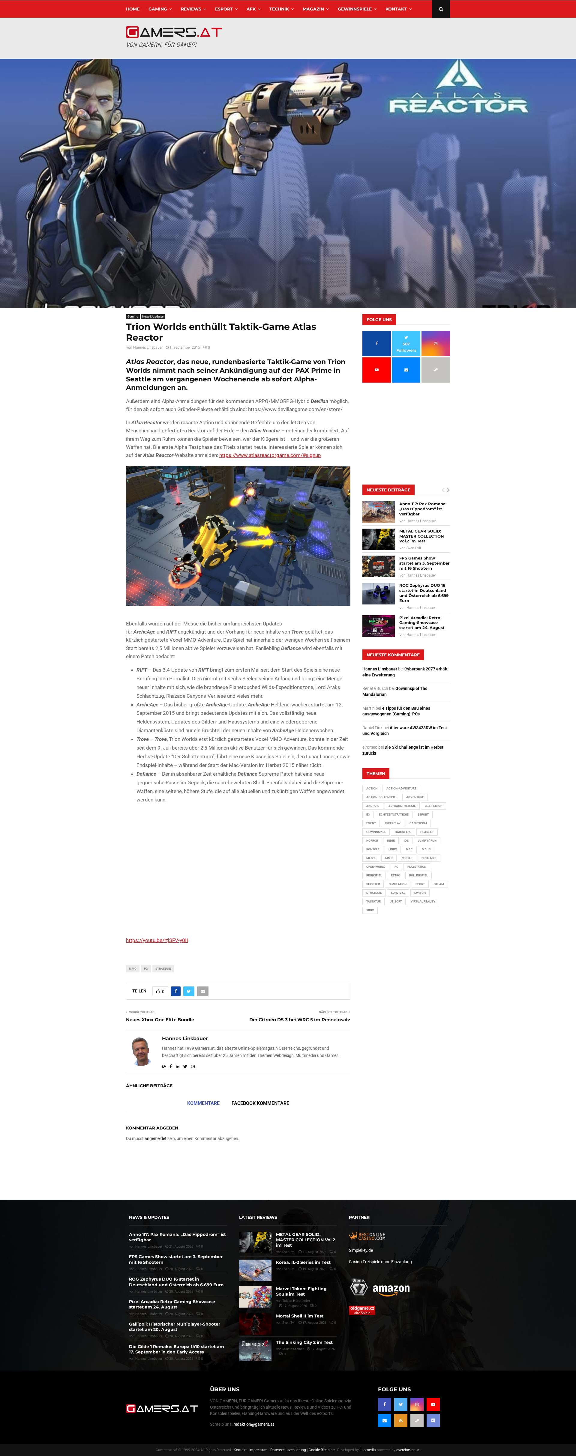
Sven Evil (413, 548)
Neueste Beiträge (388, 490)
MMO (132, 968)
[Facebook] (384, 1404)
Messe (371, 858)
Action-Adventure (401, 788)
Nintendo (429, 858)
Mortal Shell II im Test (299, 1316)
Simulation (397, 884)
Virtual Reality (423, 901)
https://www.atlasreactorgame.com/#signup (270, 455)
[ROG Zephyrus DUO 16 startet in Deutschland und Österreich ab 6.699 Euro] (378, 593)
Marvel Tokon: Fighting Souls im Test (301, 1291)
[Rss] (400, 1420)
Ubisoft (396, 901)
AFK (251, 9)
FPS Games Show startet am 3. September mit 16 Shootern (424, 563)
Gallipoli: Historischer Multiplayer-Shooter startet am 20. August (174, 1326)
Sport (420, 884)
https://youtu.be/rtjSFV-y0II (157, 940)
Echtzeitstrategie (394, 814)
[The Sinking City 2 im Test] (255, 1350)
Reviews (191, 9)
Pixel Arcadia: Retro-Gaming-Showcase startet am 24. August (422, 622)
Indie (391, 840)
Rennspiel (374, 875)
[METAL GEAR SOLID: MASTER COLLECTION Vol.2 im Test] (378, 539)
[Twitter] (400, 1404)
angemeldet (155, 1138)
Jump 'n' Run (427, 840)
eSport (224, 9)
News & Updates (153, 316)
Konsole (373, 849)
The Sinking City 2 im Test (304, 1342)
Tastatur (373, 901)
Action (371, 788)
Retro (395, 875)
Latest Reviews (258, 1217)
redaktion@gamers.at (253, 1424)
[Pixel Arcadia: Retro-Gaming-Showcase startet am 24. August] (378, 626)
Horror (372, 840)
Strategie (163, 968)
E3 (368, 814)
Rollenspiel (418, 875)
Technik (279, 9)
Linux (392, 849)
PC (146, 968)
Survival (398, 892)
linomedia (368, 1450)
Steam (439, 884)
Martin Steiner (293, 1349)
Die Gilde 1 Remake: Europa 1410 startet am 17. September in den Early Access (176, 1349)
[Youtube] (433, 1404)
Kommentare (203, 1103)
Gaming (157, 9)
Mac (409, 849)
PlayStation (416, 866)
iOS (406, 840)
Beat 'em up (433, 805)
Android (373, 805)
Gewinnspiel (376, 832)
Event (371, 823)
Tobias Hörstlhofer (296, 1301)
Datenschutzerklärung (288, 1450)
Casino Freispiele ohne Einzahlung (380, 1261)
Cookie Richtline (321, 1450)
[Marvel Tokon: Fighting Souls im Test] (255, 1297)
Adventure (415, 797)
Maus (426, 849)
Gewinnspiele (355, 9)
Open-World (376, 866)
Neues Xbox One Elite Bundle (160, 1019)
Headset (427, 832)
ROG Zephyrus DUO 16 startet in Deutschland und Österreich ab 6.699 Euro (423, 593)
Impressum (258, 1450)
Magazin (313, 9)
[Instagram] (417, 1404)
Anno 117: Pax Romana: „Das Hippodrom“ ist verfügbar (422, 508)
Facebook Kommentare (260, 1103)
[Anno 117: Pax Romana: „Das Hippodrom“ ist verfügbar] (378, 512)
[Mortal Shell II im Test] (255, 1324)
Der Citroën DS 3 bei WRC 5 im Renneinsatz (299, 1019)
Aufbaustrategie (402, 805)
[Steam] (417, 1420)
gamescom (418, 823)
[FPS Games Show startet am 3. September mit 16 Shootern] (378, 566)
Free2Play (392, 823)
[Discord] (433, 1420)
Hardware (403, 832)
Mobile (407, 858)
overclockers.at (408, 1450)
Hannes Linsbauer (148, 347)
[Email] (384, 1420)
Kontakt (396, 9)
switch (420, 892)
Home (133, 9)
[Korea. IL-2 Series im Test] (255, 1270)
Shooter (373, 884)
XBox (370, 910)
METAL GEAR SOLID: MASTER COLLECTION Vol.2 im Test (421, 536)
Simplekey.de (361, 1250)
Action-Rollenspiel (381, 797)
